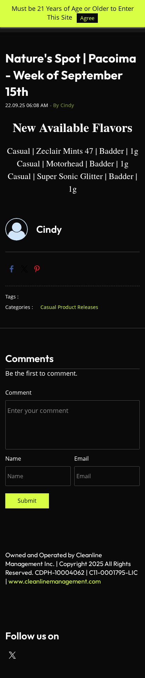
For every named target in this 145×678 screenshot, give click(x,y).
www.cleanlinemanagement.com (54, 581)
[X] (12, 655)
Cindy (67, 105)
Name (13, 458)
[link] (11, 269)
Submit (27, 501)
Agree (87, 17)
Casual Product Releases (69, 307)
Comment (18, 392)
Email (81, 458)
